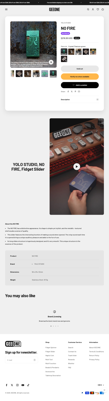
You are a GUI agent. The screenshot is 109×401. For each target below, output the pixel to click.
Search (70, 347)
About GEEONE (95, 347)
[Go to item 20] (44, 74)
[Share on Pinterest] (75, 91)
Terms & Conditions (96, 351)
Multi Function (50, 363)
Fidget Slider (50, 351)
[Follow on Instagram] (17, 385)
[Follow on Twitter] (12, 385)
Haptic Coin (49, 355)
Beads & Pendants (52, 367)
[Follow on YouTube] (22, 385)
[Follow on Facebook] (6, 385)
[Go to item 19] (36, 74)
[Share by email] (79, 91)
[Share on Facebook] (68, 91)
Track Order (72, 355)
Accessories (50, 371)
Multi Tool (49, 359)
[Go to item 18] (27, 74)
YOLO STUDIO (66, 23)
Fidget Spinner (51, 347)
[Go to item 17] (19, 74)
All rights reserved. (23, 393)
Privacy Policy (94, 359)
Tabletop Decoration (53, 375)
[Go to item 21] (53, 74)
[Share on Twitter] (72, 91)
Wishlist (71, 363)
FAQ (69, 367)
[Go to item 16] (10, 74)
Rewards (71, 359)
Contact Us (72, 351)
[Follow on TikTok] (28, 385)
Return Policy (94, 355)
